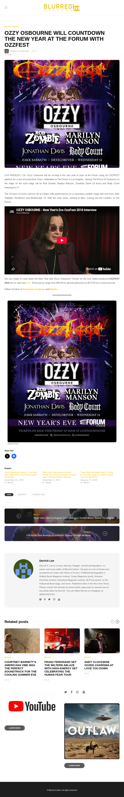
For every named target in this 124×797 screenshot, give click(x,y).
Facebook (28, 289)
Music (8, 27)
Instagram (39, 289)
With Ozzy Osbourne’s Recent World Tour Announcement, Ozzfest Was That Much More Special (59, 474)
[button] (62, 371)
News (16, 27)
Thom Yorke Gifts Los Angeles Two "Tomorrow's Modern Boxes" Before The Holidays (73, 518)
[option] (22, 654)
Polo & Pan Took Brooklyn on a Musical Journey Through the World (58, 535)
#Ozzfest (22, 494)
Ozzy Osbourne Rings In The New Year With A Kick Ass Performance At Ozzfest (21, 474)
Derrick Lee (14, 51)
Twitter (53, 289)
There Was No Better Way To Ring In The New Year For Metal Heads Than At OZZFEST (96, 474)
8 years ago (24, 51)
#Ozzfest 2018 (39, 494)
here (28, 283)
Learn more (14, 728)
